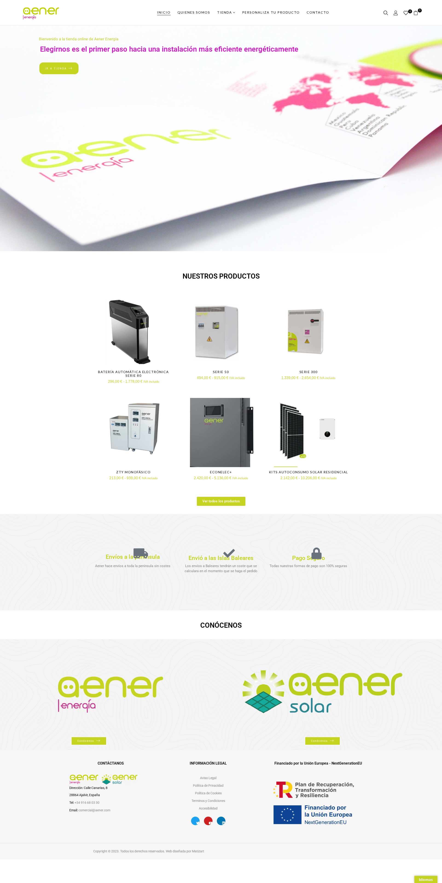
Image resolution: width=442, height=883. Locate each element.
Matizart (197, 851)
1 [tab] (221, 250)
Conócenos (85, 740)
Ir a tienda (56, 68)
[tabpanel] (221, 138)
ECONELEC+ (221, 472)
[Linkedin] (221, 821)
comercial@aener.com (94, 810)
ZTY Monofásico (133, 472)
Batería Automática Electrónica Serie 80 (133, 373)
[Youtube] (208, 821)
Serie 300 (309, 372)
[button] (417, 12)
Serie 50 (221, 372)
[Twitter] (195, 821)
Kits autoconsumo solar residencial (308, 472)
